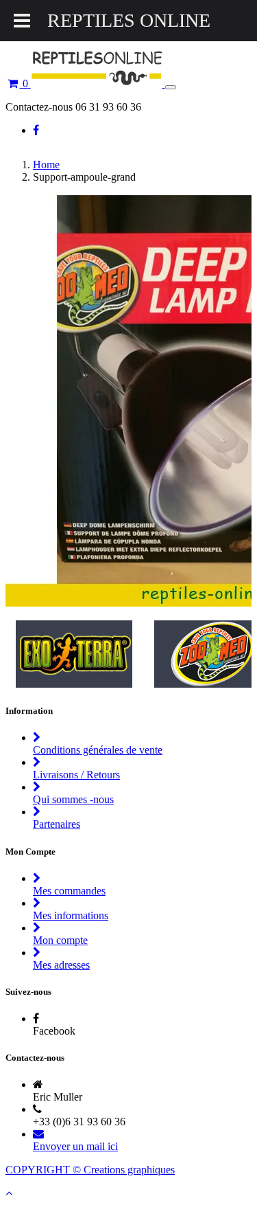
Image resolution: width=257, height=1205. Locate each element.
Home (46, 164)
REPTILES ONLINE (128, 20)
